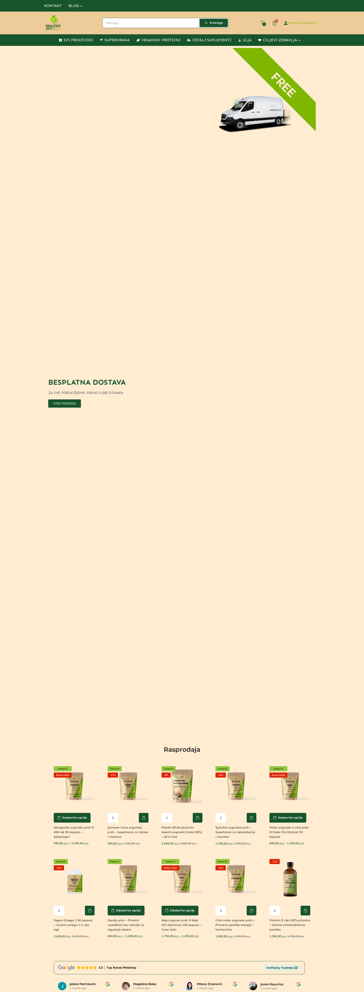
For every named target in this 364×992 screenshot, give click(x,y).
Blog (74, 5)
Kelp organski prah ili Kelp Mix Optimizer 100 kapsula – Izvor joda (182, 925)
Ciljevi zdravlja (280, 40)
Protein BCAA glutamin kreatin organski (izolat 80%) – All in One (182, 832)
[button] (144, 818)
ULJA (247, 40)
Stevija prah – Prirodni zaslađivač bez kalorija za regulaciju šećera (126, 925)
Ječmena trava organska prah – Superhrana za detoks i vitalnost (128, 832)
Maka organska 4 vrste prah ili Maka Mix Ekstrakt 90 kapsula (289, 832)
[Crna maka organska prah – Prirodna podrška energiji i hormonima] (235, 879)
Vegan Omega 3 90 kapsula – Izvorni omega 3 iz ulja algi (73, 925)
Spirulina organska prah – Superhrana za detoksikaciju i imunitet (235, 832)
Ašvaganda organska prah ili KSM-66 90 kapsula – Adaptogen (74, 832)
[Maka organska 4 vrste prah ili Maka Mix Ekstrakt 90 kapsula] (289, 786)
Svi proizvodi (78, 40)
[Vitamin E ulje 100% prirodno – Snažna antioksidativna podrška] (289, 879)
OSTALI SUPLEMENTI (212, 40)
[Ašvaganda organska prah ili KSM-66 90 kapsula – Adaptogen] (74, 786)
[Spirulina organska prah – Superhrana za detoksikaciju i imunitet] (235, 786)
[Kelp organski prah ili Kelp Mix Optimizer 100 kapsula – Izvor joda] (182, 879)
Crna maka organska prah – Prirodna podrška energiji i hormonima (235, 925)
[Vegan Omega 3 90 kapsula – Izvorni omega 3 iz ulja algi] (74, 879)
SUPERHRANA (117, 40)
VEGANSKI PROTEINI (161, 40)
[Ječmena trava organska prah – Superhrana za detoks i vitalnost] (128, 786)
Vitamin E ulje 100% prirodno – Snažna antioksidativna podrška (289, 925)
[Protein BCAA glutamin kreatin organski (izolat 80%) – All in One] (182, 786)
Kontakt (53, 5)
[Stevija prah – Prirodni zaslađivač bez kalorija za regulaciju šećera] (128, 879)
